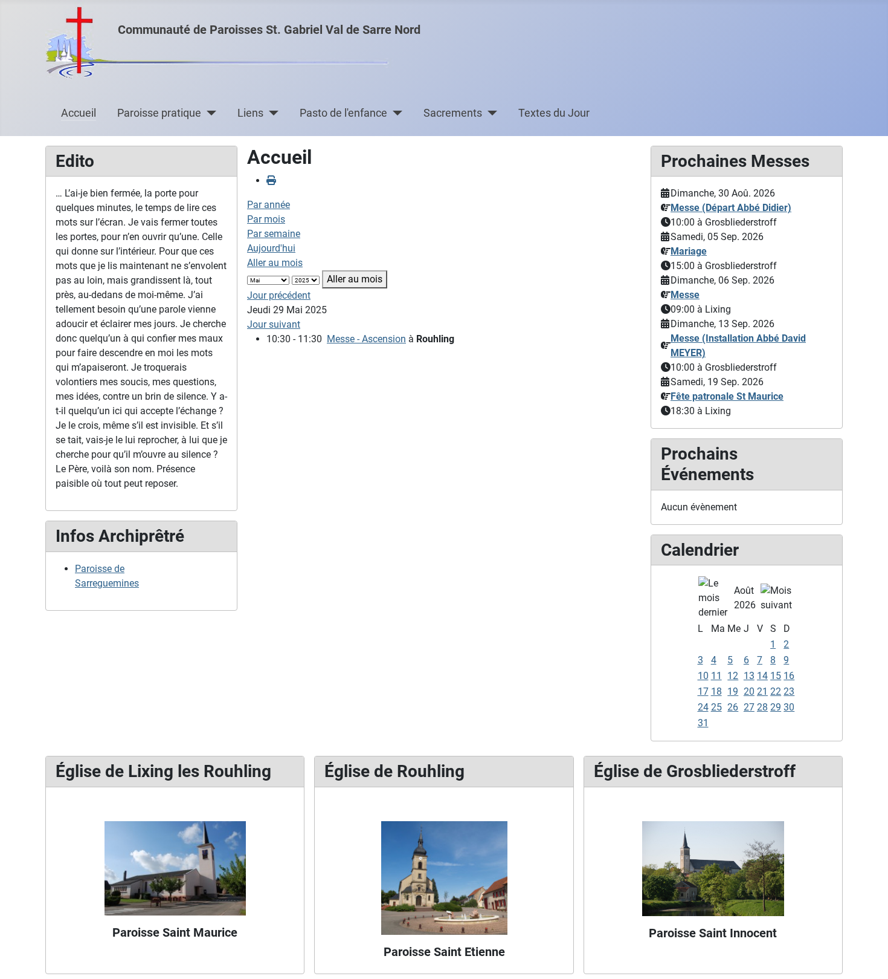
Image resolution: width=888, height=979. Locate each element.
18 (716, 691)
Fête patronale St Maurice (727, 396)
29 (775, 707)
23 (788, 691)
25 (716, 707)
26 (732, 707)
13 (749, 675)
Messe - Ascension (366, 339)
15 (775, 675)
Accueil (78, 113)
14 (762, 675)
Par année (268, 204)
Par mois (266, 219)
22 (775, 691)
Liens (250, 113)
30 (788, 707)
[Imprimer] (271, 180)
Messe (685, 295)
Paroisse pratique (159, 113)
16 (788, 675)
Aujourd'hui (271, 248)
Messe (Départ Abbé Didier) (731, 207)
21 (762, 691)
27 (749, 707)
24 (703, 707)
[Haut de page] (866, 956)
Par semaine (273, 233)
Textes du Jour (554, 113)
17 (703, 691)
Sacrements (452, 113)
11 (716, 675)
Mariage (689, 251)
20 (749, 691)
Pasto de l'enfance (343, 113)
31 (703, 723)
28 (762, 707)
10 (703, 675)
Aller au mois (275, 262)
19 (732, 691)
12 (732, 675)
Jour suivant (273, 324)
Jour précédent (278, 295)
